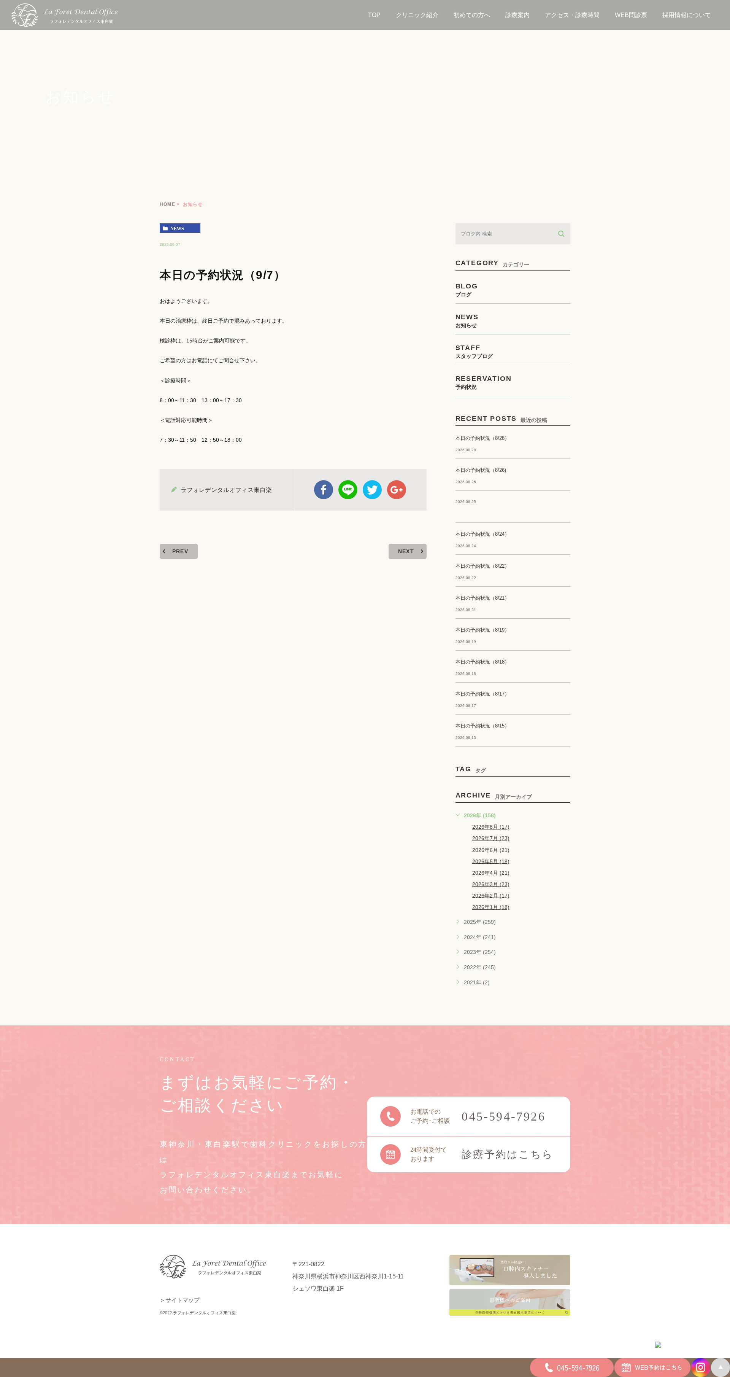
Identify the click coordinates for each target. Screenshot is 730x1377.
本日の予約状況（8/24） (482, 534)
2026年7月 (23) (490, 838)
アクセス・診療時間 (572, 15)
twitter (372, 489)
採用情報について (686, 15)
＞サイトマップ (180, 1300)
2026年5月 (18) (490, 861)
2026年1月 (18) (490, 907)
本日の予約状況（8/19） (482, 630)
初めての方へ (472, 15)
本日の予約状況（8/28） (482, 438)
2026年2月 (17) (490, 895)
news (177, 228)
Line (347, 489)
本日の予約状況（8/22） (482, 566)
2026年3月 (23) (490, 884)
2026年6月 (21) (490, 850)
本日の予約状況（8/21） (482, 598)
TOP (374, 15)
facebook (323, 489)
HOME (167, 204)
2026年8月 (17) (490, 827)
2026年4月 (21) (490, 872)
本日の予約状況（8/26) (480, 470)
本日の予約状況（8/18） (482, 662)
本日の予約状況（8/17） (482, 694)
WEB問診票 (631, 15)
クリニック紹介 (417, 15)
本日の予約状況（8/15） (482, 726)
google (396, 489)
